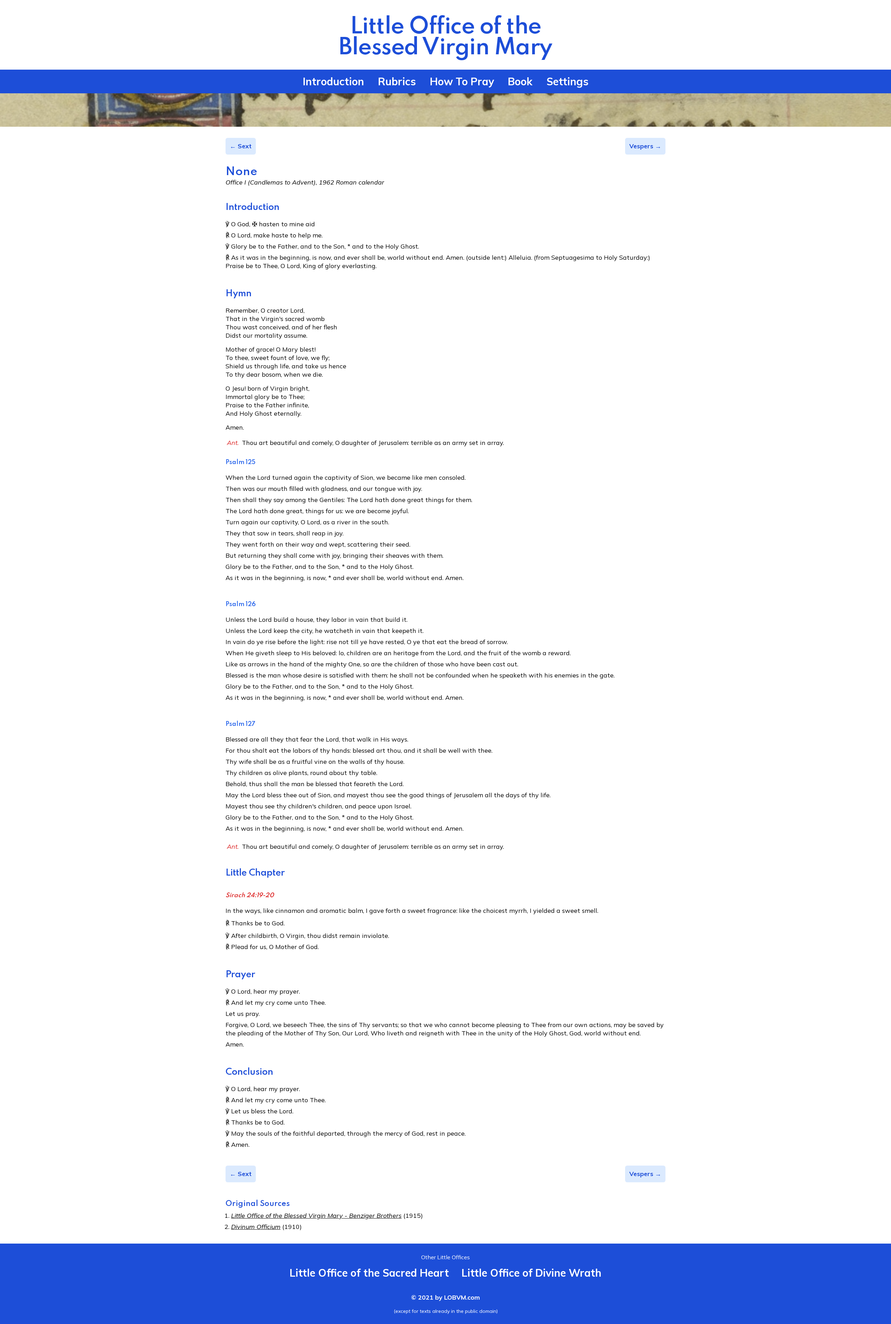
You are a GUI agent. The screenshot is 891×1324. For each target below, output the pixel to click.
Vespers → (645, 146)
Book (520, 81)
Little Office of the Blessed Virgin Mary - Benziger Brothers (316, 1216)
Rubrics (397, 81)
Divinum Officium (256, 1227)
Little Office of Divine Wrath (531, 1272)
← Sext (241, 146)
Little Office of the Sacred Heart (369, 1272)
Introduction (333, 81)
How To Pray (462, 81)
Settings (567, 81)
